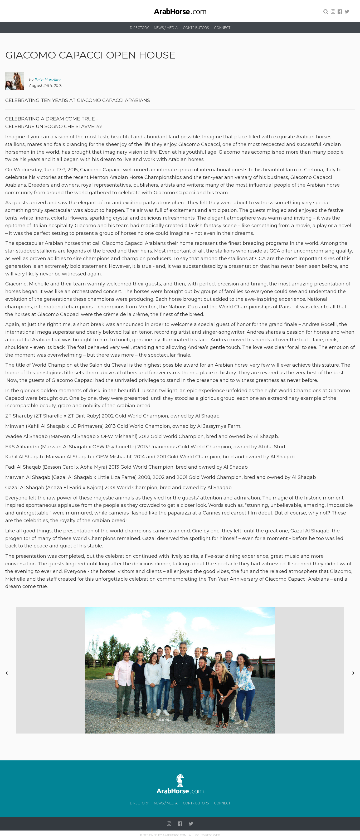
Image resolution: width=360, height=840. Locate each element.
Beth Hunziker (48, 79)
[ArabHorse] (180, 11)
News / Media (166, 28)
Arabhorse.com (175, 835)
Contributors (196, 28)
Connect (222, 28)
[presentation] (6, 673)
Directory (139, 28)
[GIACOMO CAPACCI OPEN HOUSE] (180, 670)
